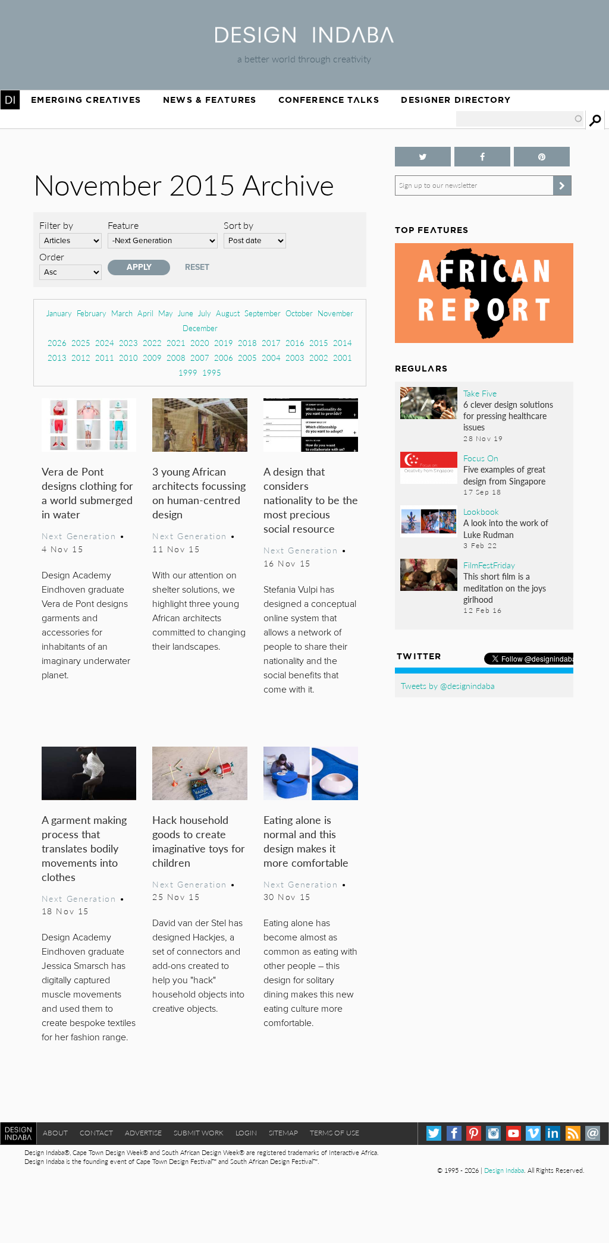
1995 (211, 372)
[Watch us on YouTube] (513, 1133)
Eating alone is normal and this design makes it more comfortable (306, 841)
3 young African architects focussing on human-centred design (199, 492)
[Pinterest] (473, 1133)
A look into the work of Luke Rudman (505, 528)
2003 (294, 357)
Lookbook (481, 511)
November (335, 313)
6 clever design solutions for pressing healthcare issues (508, 415)
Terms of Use (334, 1133)
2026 (57, 342)
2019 (223, 342)
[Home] (304, 39)
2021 (176, 342)
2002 (318, 357)
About (55, 1133)
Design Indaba (504, 1170)
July (204, 313)
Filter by (56, 225)
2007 (199, 357)
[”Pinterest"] (542, 156)
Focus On (480, 458)
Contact (96, 1133)
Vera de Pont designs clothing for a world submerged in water (87, 492)
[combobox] (519, 119)
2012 (80, 357)
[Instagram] (493, 1133)
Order (51, 256)
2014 (342, 342)
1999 (187, 372)
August (228, 313)
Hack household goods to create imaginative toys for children (198, 841)
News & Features (209, 100)
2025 (80, 342)
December (200, 327)
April (145, 313)
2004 (271, 357)
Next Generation (79, 536)
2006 (223, 357)
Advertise (143, 1133)
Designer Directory (456, 100)
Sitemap (283, 1133)
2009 (152, 357)
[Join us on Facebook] (482, 156)
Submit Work (199, 1133)
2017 (271, 342)
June (185, 313)
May (165, 313)
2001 (342, 357)
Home (10, 99)
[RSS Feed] (573, 1133)
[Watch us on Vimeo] (533, 1133)
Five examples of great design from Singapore (504, 474)
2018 (247, 342)
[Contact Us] (592, 1133)
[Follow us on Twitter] (423, 156)
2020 (199, 342)
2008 (176, 357)
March (122, 313)
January (59, 313)
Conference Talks (328, 100)
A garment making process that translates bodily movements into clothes (84, 848)
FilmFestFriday (489, 565)
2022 (152, 342)
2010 (128, 357)
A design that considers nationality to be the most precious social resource (310, 500)
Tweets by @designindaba (448, 685)
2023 (128, 342)
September (262, 313)
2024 (104, 342)
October (299, 313)
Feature (123, 225)
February (91, 313)
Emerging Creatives (86, 100)
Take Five (480, 393)
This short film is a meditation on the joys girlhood (504, 587)
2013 (57, 357)
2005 (247, 357)
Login (246, 1133)
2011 (104, 357)
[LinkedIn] (552, 1133)
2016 (294, 342)
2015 (318, 342)
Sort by (238, 225)
